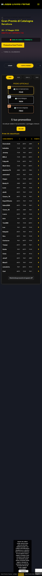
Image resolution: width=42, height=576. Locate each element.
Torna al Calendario (10, 52)
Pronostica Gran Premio (13, 45)
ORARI (10, 65)
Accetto (23, 571)
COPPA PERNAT (26, 65)
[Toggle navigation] (38, 4)
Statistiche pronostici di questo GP (21, 278)
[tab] (10, 77)
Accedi (21, 129)
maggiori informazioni (23, 568)
